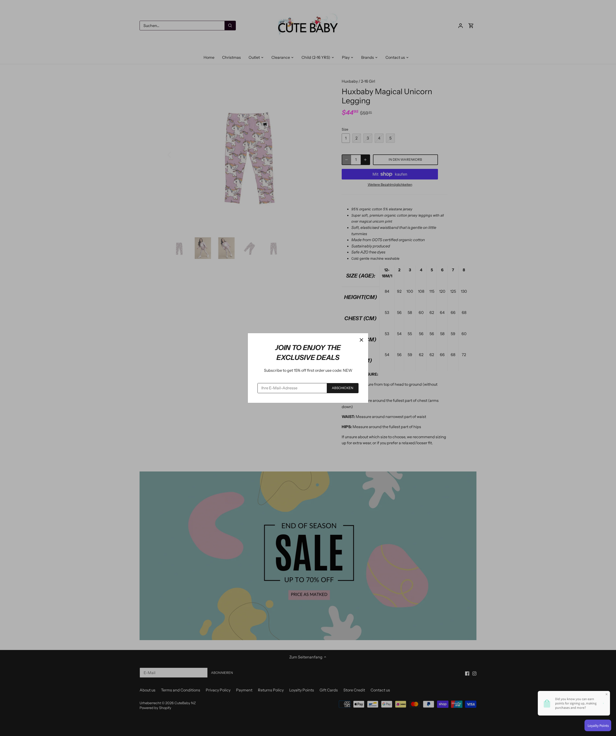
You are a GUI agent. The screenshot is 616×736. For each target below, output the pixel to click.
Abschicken (342, 388)
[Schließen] (361, 340)
